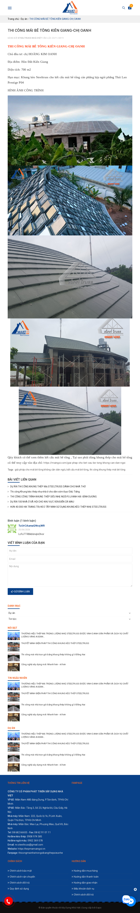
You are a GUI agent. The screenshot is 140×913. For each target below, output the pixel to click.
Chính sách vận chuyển (22, 876)
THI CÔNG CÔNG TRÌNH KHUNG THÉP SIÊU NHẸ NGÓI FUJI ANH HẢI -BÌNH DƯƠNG (53, 496)
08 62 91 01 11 (42, 832)
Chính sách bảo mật (20, 870)
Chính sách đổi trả (19, 882)
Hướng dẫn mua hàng (85, 870)
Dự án (12, 613)
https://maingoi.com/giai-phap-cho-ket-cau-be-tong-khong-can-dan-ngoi (84, 462)
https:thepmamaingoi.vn (31, 848)
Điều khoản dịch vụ (83, 888)
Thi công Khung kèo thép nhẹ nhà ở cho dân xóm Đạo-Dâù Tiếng (45, 491)
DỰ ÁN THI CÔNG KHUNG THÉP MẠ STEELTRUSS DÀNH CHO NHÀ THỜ (48, 486)
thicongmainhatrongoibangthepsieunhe (40, 852)
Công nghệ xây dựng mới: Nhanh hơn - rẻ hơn (43, 664)
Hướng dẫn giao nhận (85, 882)
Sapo (98, 907)
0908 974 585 (34, 836)
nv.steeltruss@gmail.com (29, 844)
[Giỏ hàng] (129, 8)
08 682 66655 (19, 832)
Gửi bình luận (21, 591)
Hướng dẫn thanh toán (86, 876)
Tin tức (12, 619)
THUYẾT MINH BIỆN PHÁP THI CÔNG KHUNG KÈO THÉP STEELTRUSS (55, 643)
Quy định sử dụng (19, 888)
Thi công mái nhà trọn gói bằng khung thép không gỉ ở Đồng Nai (53, 654)
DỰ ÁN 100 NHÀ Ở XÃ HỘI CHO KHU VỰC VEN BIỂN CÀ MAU (42, 501)
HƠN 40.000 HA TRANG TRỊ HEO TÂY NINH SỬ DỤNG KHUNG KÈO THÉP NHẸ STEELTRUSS (58, 506)
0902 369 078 (35, 840)
